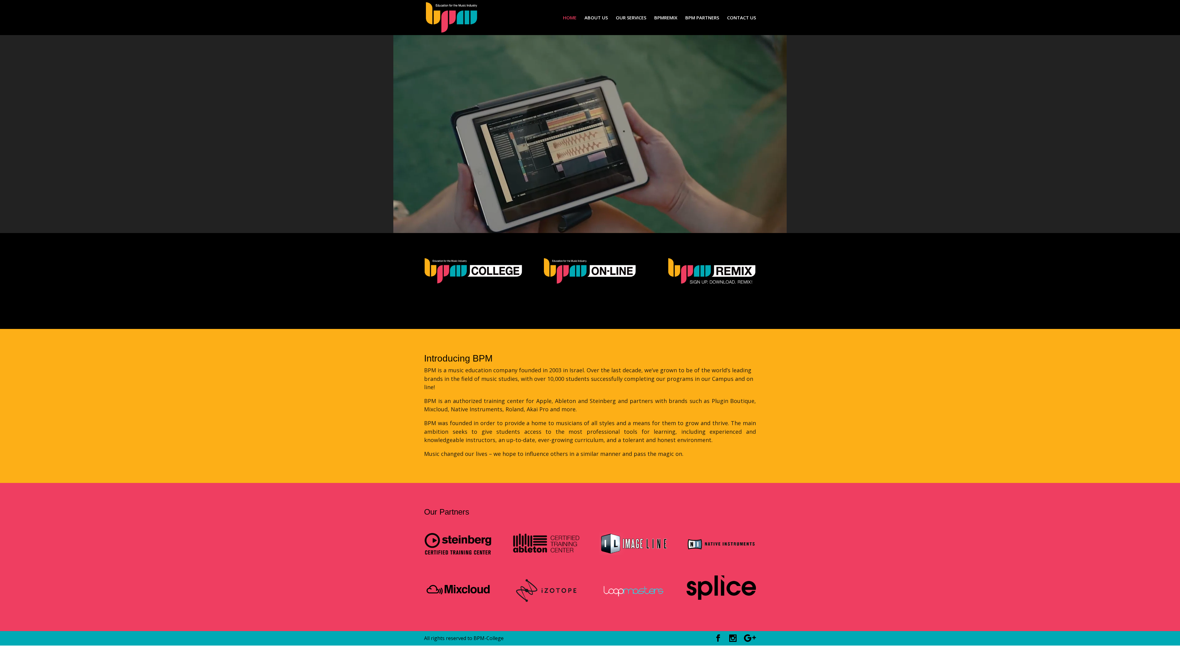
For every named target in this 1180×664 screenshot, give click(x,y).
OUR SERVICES (631, 18)
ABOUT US (596, 18)
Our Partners (446, 511)
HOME (569, 18)
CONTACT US (741, 18)
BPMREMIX (665, 18)
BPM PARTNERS (702, 18)
